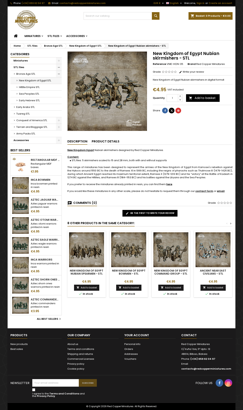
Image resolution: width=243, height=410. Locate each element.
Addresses (131, 354)
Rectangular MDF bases (45, 159)
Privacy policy (75, 364)
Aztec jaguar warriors (45, 199)
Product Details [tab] (105, 141)
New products (19, 344)
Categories (19, 54)
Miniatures (32, 36)
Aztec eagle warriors (45, 239)
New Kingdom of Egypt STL (35, 80)
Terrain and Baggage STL (31, 127)
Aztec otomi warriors (45, 219)
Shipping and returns (80, 354)
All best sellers (49, 319)
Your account (136, 335)
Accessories (75, 36)
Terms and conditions (80, 349)
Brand (192, 64)
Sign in (200, 3)
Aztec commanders (45, 299)
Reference (159, 64)
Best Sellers (20, 150)
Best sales (16, 349)
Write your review (193, 72)
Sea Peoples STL (29, 94)
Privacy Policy (46, 396)
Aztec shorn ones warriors (45, 279)
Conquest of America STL (31, 120)
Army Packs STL (25, 133)
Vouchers (130, 359)
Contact (189, 335)
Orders (128, 349)
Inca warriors (41, 259)
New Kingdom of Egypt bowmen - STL (128, 272)
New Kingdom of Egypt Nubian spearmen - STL (86, 272)
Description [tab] (77, 141)
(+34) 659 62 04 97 (33, 3)
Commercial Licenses (80, 359)
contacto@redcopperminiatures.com (82, 3)
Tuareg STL (23, 113)
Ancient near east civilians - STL (213, 272)
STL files (53, 36)
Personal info (132, 344)
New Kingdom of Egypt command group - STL (171, 272)
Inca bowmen (40, 179)
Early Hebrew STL (29, 100)
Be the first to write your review (152, 213)
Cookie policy (75, 369)
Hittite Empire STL (29, 87)
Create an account (220, 3)
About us (72, 344)
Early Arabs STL (25, 107)
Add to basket (202, 98)
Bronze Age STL (25, 74)
